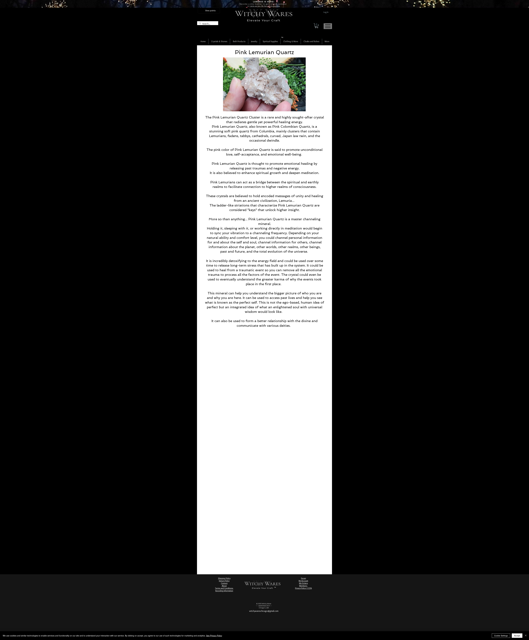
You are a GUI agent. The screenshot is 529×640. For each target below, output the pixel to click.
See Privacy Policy (214, 635)
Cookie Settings (501, 635)
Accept (517, 635)
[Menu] (328, 26)
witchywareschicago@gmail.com (263, 611)
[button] (316, 25)
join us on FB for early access (265, 6)
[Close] (525, 635)
